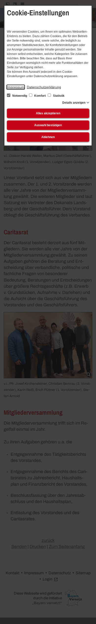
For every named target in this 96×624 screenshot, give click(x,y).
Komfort (40, 95)
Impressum (15, 87)
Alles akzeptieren (48, 113)
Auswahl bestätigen (48, 125)
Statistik (58, 95)
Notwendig (20, 95)
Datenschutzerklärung (44, 87)
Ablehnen (48, 137)
